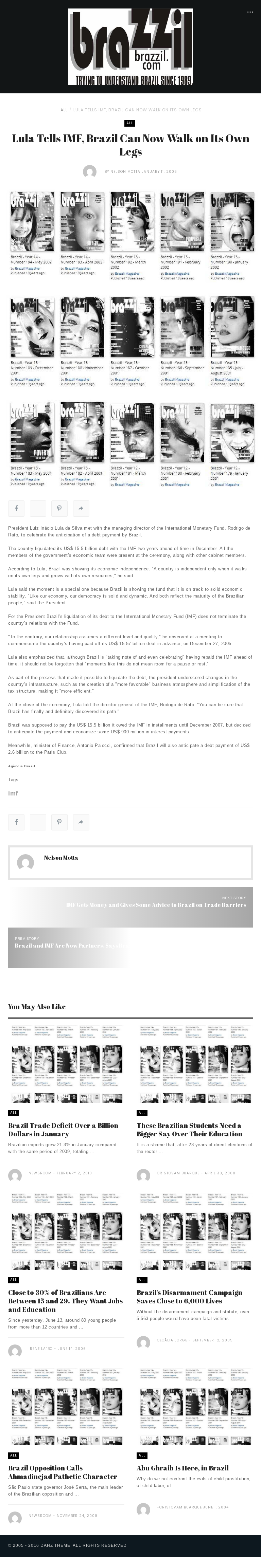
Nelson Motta (125, 171)
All (64, 110)
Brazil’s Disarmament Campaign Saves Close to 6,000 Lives (189, 1296)
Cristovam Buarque (178, 1173)
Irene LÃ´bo (41, 1348)
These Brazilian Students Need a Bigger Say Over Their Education (189, 1129)
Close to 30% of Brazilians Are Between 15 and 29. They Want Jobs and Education (65, 1301)
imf (13, 793)
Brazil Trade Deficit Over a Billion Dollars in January (63, 1129)
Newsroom (40, 1173)
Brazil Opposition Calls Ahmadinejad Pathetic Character (62, 1472)
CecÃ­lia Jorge (172, 1340)
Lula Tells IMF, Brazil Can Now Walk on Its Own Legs (137, 110)
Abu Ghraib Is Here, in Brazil (183, 1467)
